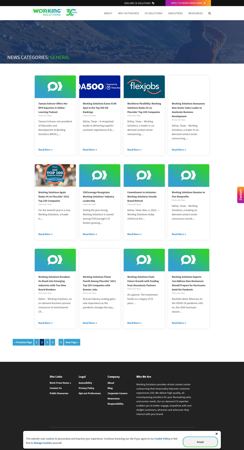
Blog (110, 388)
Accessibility (85, 382)
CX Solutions (154, 13)
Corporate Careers (118, 393)
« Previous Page (23, 342)
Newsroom (114, 398)
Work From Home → (60, 382)
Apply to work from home (187, 3)
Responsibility (115, 403)
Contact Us (56, 388)
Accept (200, 441)
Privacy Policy (86, 388)
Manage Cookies (43, 442)
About (108, 13)
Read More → (45, 149)
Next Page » (72, 342)
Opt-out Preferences (90, 393)
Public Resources (59, 393)
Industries (175, 13)
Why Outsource (128, 13)
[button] (216, 433)
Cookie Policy (162, 438)
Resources (196, 13)
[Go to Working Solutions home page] (55, 16)
